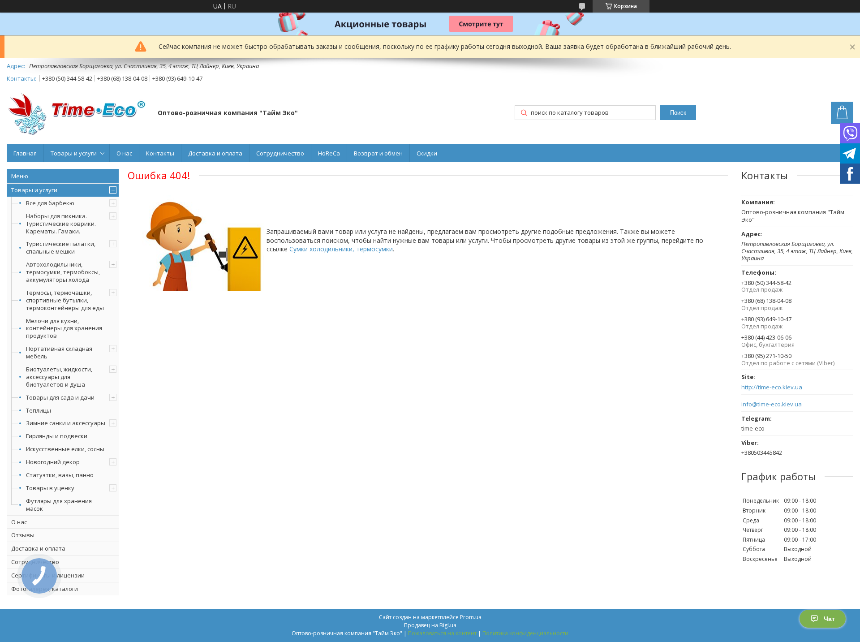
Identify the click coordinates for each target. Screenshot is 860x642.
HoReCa (329, 153)
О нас (124, 153)
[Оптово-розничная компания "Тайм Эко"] (78, 113)
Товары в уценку (50, 488)
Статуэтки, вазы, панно (60, 475)
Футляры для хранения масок (59, 505)
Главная (25, 153)
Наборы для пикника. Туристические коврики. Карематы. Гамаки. (61, 223)
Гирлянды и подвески (56, 436)
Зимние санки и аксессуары (65, 423)
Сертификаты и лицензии (48, 575)
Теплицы (38, 410)
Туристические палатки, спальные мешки (60, 247)
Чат (829, 618)
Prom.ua (471, 617)
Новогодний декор (53, 462)
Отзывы (22, 535)
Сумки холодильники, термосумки (341, 249)
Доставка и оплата (215, 153)
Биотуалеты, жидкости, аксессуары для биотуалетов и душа (59, 376)
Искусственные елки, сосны (65, 449)
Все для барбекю (50, 203)
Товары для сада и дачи (60, 397)
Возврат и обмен (378, 153)
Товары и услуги (74, 153)
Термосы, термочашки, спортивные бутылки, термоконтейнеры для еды (65, 300)
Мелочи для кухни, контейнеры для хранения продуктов (64, 328)
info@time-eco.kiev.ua (771, 404)
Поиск (678, 112)
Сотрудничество (280, 153)
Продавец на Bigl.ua (430, 625)
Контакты (160, 153)
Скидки (427, 153)
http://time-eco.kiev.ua (771, 387)
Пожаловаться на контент (442, 633)
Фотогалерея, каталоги (44, 589)
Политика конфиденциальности (525, 633)
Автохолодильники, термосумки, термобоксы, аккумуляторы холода (63, 272)
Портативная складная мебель (59, 352)
